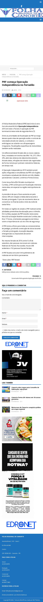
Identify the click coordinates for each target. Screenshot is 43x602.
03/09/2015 (7, 90)
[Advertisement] (21, 44)
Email (4, 318)
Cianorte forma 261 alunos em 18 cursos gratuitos (26, 398)
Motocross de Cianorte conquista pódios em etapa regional (26, 408)
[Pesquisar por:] (21, 68)
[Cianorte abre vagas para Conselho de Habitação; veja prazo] (6, 390)
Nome (4, 313)
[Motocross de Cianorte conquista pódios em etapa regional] (6, 409)
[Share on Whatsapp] (33, 95)
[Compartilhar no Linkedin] (14, 95)
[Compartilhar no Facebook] (4, 95)
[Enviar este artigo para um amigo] (23, 95)
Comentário (6, 298)
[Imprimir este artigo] (28, 95)
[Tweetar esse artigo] (9, 95)
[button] (40, 2)
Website (4, 324)
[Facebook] (21, 6)
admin (15, 90)
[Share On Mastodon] (38, 95)
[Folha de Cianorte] (21, 16)
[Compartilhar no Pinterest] (18, 95)
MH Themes (36, 600)
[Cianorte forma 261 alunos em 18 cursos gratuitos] (6, 400)
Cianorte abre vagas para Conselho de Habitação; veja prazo (25, 388)
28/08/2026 (16, 391)
